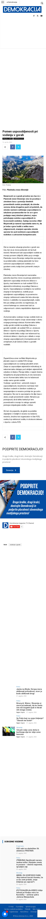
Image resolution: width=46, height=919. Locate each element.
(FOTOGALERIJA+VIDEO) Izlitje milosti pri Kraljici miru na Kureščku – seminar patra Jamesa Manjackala (29, 893)
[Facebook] (34, 16)
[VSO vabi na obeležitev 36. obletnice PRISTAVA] (8, 850)
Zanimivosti (18, 138)
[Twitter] (37, 16)
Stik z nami (36, 909)
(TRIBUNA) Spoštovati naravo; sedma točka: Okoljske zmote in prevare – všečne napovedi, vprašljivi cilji (29, 863)
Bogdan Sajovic (20, 712)
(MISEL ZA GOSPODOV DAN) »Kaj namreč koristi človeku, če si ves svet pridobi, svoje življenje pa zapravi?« (29, 878)
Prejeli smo (7, 138)
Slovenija (19, 727)
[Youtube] (41, 16)
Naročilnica (24, 912)
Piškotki (27, 909)
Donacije (34, 912)
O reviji (11, 907)
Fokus (18, 686)
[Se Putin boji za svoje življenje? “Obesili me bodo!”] (8, 719)
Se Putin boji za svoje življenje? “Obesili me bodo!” (30, 719)
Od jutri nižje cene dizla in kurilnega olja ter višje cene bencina (28, 732)
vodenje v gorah (15, 545)
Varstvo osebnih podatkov (13, 909)
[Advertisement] (23, 73)
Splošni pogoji (31, 907)
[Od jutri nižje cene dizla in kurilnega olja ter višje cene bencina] (8, 731)
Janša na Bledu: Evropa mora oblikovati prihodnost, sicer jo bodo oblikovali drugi (29, 691)
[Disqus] (23, 582)
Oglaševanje (13, 912)
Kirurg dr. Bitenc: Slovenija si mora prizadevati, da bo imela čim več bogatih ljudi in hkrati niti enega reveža (29, 706)
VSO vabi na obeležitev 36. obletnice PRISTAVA (27, 849)
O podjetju (19, 907)
